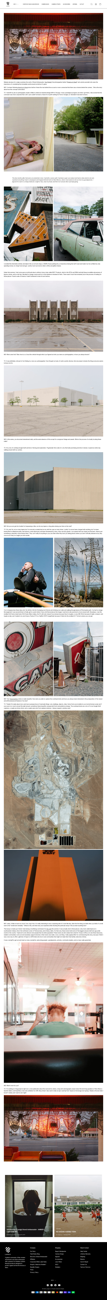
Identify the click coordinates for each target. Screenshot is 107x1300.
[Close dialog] (70, 623)
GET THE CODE (53, 673)
